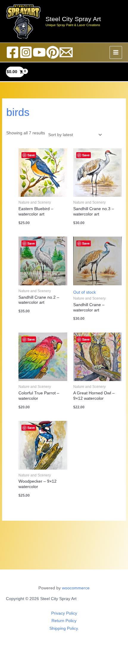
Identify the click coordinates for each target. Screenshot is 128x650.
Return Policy (64, 620)
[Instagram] (25, 52)
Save (31, 155)
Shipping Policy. (64, 628)
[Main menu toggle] (116, 52)
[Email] (66, 52)
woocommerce (76, 588)
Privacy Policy (64, 613)
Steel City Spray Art (73, 18)
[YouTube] (39, 52)
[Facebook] (12, 52)
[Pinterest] (52, 52)
